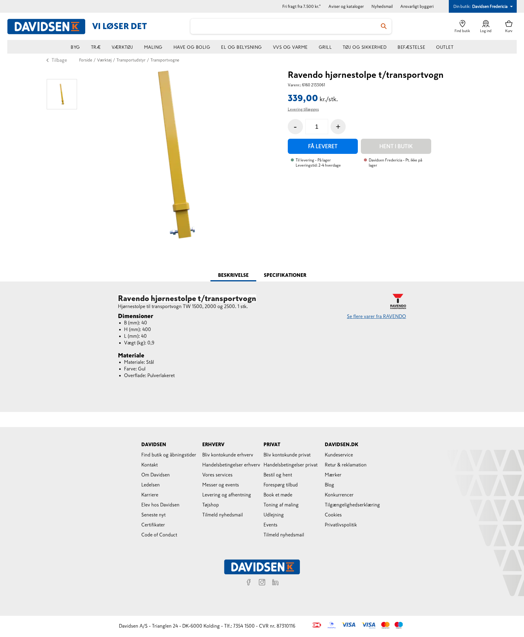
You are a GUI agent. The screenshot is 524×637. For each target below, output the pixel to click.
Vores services (217, 474)
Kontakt (149, 464)
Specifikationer (285, 275)
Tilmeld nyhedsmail (222, 514)
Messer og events (220, 484)
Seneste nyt (153, 514)
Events (270, 524)
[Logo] (49, 26)
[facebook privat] (249, 583)
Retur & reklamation (346, 464)
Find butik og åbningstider (168, 454)
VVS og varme (290, 47)
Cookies (333, 514)
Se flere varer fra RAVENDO (376, 316)
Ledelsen (150, 484)
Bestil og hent (278, 474)
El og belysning (241, 47)
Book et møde (278, 494)
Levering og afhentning (226, 494)
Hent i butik (396, 146)
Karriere (149, 494)
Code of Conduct (159, 534)
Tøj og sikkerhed (365, 47)
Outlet (444, 47)
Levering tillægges (303, 109)
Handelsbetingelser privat (290, 464)
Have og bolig (191, 47)
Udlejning (274, 514)
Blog (329, 484)
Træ (96, 47)
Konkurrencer (339, 494)
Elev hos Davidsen (160, 504)
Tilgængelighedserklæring (352, 504)
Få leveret (323, 146)
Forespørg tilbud (281, 484)
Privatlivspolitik (341, 524)
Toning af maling (281, 504)
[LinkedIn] (275, 583)
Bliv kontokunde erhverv (227, 454)
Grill (325, 47)
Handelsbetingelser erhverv (231, 464)
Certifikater (153, 524)
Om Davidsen (155, 474)
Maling (153, 47)
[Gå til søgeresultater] (383, 26)
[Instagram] (262, 583)
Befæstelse (411, 47)
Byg (75, 47)
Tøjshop (210, 504)
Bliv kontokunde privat (287, 454)
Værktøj (122, 47)
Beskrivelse (233, 275)
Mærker (333, 474)
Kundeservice (339, 454)
